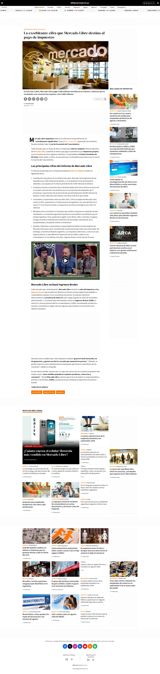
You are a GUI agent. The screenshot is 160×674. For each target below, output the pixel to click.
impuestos (60, 392)
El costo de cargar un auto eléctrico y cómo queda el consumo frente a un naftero (65, 471)
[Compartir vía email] (46, 99)
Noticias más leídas (32, 410)
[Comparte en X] (29, 99)
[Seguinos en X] (70, 646)
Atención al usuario (69, 655)
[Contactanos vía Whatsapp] (72, 659)
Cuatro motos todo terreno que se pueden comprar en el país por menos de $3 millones (94, 616)
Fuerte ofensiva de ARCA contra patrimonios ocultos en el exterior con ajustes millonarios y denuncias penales (123, 249)
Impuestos (77, 7)
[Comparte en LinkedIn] (37, 99)
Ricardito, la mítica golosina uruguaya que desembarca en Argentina (35, 583)
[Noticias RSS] (90, 646)
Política (59, 7)
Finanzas (67, 7)
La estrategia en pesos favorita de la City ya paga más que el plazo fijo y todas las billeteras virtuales (36, 471)
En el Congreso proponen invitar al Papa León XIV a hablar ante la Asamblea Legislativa (94, 487)
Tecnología (103, 7)
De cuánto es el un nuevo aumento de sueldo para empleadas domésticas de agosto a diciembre (121, 117)
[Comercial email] (88, 660)
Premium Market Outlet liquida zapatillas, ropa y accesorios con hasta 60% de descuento (93, 471)
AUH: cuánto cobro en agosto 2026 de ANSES (64, 615)
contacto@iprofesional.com (80, 669)
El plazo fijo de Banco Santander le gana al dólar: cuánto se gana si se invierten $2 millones (65, 583)
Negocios (94, 7)
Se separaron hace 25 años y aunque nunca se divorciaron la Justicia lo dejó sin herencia (94, 550)
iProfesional (28, 29)
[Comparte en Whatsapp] (33, 99)
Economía (50, 7)
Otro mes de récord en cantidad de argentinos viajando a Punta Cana (94, 503)
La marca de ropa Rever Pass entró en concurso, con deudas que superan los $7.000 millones (123, 471)
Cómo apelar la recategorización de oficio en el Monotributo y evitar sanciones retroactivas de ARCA (123, 183)
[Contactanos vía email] (67, 659)
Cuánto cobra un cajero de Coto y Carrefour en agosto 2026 (93, 565)
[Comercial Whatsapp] (93, 660)
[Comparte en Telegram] (41, 99)
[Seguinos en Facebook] (65, 646)
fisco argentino (71, 141)
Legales (85, 7)
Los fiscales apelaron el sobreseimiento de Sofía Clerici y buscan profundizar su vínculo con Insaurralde (94, 455)
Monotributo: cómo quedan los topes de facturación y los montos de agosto (35, 616)
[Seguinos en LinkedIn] (80, 646)
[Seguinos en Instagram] (75, 646)
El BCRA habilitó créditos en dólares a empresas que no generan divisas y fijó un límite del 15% (35, 551)
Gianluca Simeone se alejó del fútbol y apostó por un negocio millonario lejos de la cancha (93, 599)
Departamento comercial (91, 656)
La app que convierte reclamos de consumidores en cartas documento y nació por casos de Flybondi (65, 505)
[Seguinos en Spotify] (95, 646)
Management (121, 7)
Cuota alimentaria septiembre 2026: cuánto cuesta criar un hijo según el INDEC (65, 550)
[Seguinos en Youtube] (85, 646)
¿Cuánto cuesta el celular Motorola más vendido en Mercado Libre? (48, 453)
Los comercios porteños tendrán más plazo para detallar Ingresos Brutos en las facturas (123, 215)
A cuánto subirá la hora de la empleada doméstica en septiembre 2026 (93, 438)
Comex (112, 7)
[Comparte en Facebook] (25, 99)
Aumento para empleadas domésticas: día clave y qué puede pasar (34, 504)
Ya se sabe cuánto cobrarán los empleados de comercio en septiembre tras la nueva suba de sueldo (122, 584)
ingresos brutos (37, 292)
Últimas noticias (39, 7)
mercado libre (36, 392)
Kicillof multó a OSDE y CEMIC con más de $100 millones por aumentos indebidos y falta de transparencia (123, 150)
